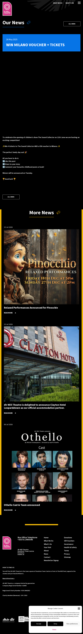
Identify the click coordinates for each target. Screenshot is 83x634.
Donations (68, 537)
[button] (79, 609)
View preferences (72, 624)
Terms (66, 550)
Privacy (54, 629)
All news (72, 24)
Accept (38, 624)
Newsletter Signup (51, 560)
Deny (55, 624)
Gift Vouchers (69, 541)
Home (46, 537)
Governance (68, 544)
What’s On (70, 3)
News (46, 554)
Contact (47, 557)
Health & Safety (70, 547)
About (46, 550)
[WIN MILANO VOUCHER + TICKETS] (7, 9)
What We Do (57, 3)
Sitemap (67, 557)
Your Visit (47, 547)
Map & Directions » (9, 578)
